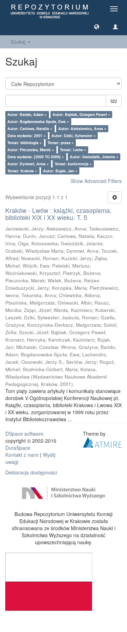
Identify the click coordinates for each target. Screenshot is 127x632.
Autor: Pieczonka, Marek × (30, 149)
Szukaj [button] (19, 41)
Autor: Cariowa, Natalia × (29, 128)
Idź (113, 100)
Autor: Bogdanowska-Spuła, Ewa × (38, 121)
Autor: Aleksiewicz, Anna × (82, 128)
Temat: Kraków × (22, 170)
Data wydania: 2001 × (26, 135)
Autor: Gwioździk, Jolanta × (94, 156)
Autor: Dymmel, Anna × (28, 163)
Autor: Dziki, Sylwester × (74, 135)
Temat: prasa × (61, 142)
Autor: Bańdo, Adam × (27, 114)
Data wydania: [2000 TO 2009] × (35, 156)
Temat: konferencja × (73, 163)
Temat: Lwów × (73, 149)
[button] (96, 26)
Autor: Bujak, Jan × (60, 170)
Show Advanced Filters (96, 180)
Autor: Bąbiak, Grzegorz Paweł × (81, 114)
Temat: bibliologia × (24, 142)
